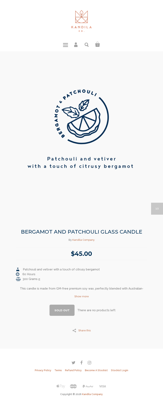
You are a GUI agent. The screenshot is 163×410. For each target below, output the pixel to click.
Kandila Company (83, 239)
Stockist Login (119, 370)
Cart (97, 44)
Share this (84, 330)
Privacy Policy (43, 370)
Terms (58, 370)
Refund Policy (73, 370)
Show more (81, 296)
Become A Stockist (96, 370)
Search (86, 44)
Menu (65, 44)
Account (76, 44)
